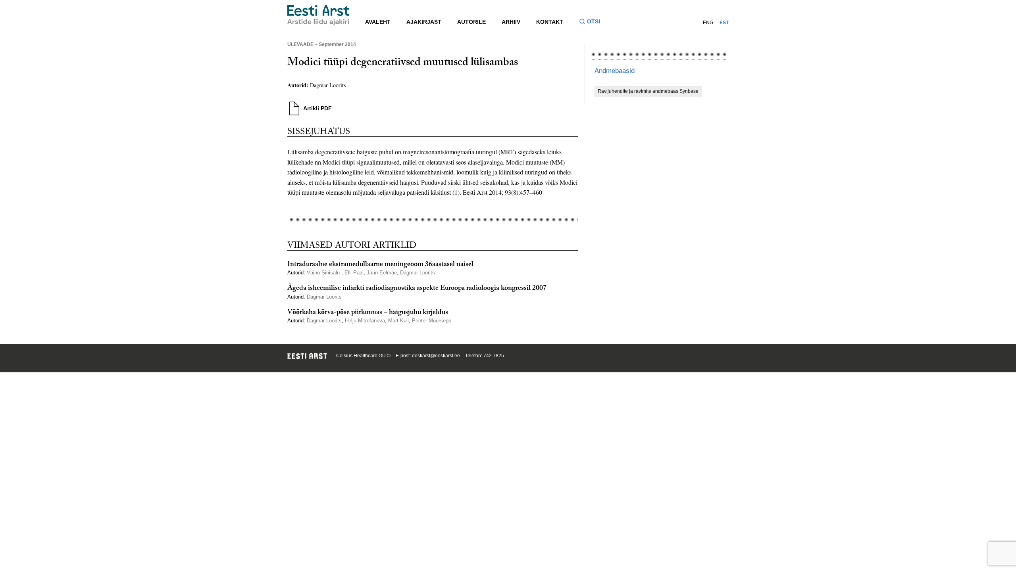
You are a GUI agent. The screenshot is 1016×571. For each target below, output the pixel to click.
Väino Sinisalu (324, 273)
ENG (708, 22)
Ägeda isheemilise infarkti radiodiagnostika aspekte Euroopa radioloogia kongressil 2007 (416, 289)
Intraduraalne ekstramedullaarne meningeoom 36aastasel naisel (380, 265)
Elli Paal (354, 273)
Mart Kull (398, 321)
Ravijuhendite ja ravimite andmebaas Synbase (648, 91)
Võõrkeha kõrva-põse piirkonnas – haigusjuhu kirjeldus (367, 313)
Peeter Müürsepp (431, 321)
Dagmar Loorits (328, 85)
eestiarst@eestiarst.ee (436, 355)
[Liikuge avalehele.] (318, 15)
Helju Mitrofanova (365, 321)
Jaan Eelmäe (382, 273)
